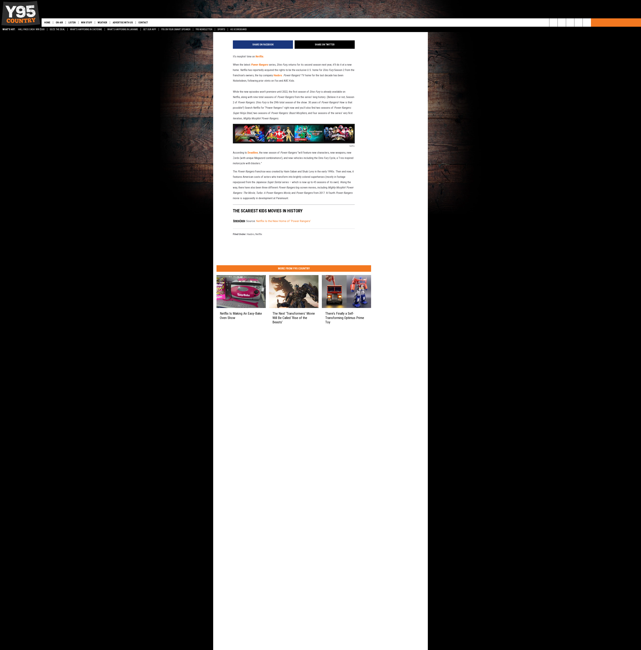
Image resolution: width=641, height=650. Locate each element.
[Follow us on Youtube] (587, 22)
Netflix (259, 56)
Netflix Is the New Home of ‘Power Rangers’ (283, 221)
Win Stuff (86, 22)
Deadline (253, 152)
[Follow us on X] (578, 22)
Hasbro (278, 75)
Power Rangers (259, 64)
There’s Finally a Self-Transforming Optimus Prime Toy (344, 317)
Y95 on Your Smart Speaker (175, 29)
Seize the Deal (57, 29)
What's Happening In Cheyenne (86, 29)
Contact (143, 22)
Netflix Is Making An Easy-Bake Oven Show (241, 315)
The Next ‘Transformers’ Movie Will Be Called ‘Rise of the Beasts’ (293, 317)
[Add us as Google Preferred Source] (562, 22)
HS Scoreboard (238, 29)
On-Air (59, 22)
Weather (102, 22)
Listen (72, 22)
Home (47, 22)
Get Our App (149, 29)
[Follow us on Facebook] (570, 22)
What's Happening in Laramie (122, 29)
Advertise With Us (123, 22)
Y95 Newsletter (204, 29)
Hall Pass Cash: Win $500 (31, 29)
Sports (221, 29)
